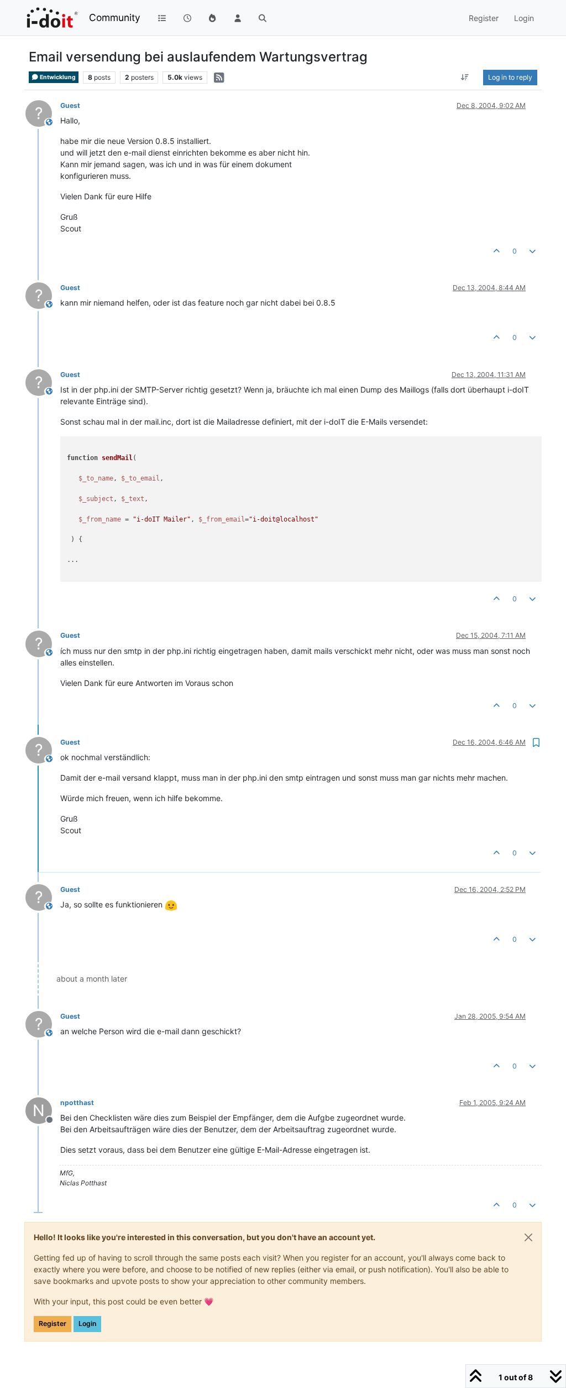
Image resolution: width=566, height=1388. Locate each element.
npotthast (77, 1102)
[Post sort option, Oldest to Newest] (465, 77)
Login (87, 1323)
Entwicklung (57, 77)
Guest (70, 105)
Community (114, 17)
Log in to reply (510, 77)
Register (52, 1323)
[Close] (528, 1237)
